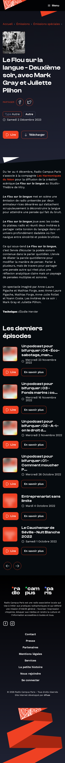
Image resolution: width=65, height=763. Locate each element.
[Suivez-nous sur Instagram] (12, 624)
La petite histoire (30, 667)
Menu (55, 5)
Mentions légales (30, 654)
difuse (47, 695)
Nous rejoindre (30, 673)
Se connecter (30, 680)
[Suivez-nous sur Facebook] (5, 624)
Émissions (23, 24)
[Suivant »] (17, 566)
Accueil (8, 24)
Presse (30, 640)
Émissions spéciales (46, 24)
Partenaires (30, 647)
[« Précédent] (7, 566)
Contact (30, 634)
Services (30, 660)
